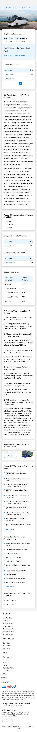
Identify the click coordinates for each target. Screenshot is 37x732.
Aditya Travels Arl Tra (13, 553)
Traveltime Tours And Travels (15, 578)
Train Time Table (8, 623)
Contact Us (6, 660)
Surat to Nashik (19, 55)
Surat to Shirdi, (9, 55)
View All (10, 456)
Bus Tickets (6, 643)
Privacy (19, 728)
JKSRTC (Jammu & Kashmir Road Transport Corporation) (16, 485)
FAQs (4, 662)
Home (3, 8)
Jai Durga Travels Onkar (13, 557)
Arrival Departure (8, 632)
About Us (6, 657)
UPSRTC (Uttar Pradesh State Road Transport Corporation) (17, 502)
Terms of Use (31, 726)
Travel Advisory (8, 634)
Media (5, 673)
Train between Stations (10, 629)
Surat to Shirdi (9, 78)
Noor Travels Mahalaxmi (13, 561)
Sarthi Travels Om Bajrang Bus (15, 582)
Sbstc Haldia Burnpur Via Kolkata (16, 571)
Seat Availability (8, 626)
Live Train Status (8, 618)
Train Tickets (7, 646)
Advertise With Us (8, 668)
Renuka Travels (11, 574)
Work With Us (7, 671)
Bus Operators (10, 8)
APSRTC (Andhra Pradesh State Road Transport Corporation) (18, 513)
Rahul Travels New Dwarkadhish (16, 549)
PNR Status (6, 621)
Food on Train (7, 648)
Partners (5, 665)
